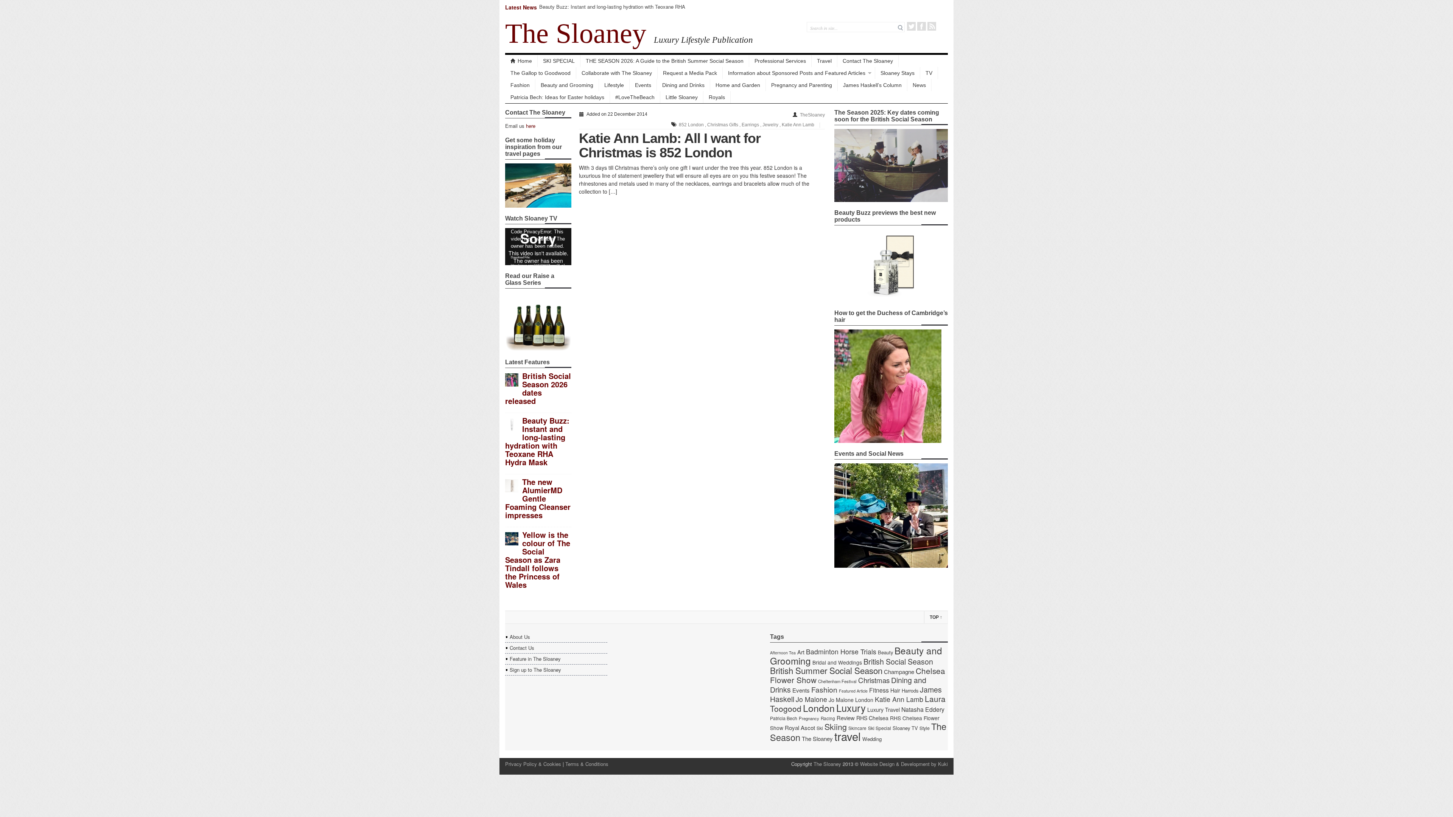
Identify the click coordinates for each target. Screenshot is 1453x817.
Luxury (851, 707)
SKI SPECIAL (559, 61)
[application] (538, 246)
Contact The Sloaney (868, 61)
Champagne (899, 672)
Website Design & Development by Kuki (904, 763)
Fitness (879, 690)
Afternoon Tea (783, 652)
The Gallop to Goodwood (540, 73)
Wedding (872, 738)
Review (846, 718)
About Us (520, 636)
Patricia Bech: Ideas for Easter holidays (557, 97)
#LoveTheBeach (635, 97)
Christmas (874, 680)
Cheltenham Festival (837, 681)
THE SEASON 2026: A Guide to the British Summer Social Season (665, 61)
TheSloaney (812, 115)
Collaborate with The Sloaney (617, 73)
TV (929, 73)
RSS (931, 26)
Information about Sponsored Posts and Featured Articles (796, 73)
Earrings (750, 124)
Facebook (921, 26)
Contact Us (522, 647)
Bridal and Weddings (837, 662)
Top (936, 617)
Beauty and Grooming (567, 85)
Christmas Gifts (722, 124)
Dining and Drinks (683, 85)
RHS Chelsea (872, 718)
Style (924, 728)
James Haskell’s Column (872, 85)
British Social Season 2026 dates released (538, 388)
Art (800, 652)
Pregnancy (809, 718)
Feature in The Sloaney (535, 658)
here (530, 125)
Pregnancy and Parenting (801, 85)
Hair (895, 690)
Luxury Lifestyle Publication (703, 39)
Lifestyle (614, 85)
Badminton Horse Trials (841, 651)
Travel (824, 61)
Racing (828, 718)
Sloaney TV (905, 728)
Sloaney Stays (898, 73)
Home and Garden (738, 85)
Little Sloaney (682, 97)
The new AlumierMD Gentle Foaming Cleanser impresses (538, 498)
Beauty (885, 652)
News (919, 85)
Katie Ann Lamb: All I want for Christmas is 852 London (670, 145)
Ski (820, 728)
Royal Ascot (800, 728)
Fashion (520, 85)
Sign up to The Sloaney (535, 669)
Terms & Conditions (586, 763)
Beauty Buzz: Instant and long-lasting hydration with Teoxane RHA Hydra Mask (612, 10)
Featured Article (853, 691)
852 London (691, 124)
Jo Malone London (851, 700)
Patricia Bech (783, 718)
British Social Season (898, 661)
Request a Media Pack (690, 73)
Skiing (836, 726)
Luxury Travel (883, 709)
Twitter (911, 26)
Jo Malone (811, 699)
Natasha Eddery (922, 709)
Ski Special (879, 728)
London (819, 707)
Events (643, 85)
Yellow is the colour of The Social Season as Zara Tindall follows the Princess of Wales (537, 559)
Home (525, 61)
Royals (717, 97)
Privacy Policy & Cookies (533, 763)
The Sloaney (575, 33)
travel (847, 736)
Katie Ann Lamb (798, 124)
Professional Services (780, 61)
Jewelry (770, 124)
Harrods (910, 690)
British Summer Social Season (826, 670)
